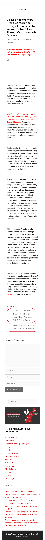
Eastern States (11, 438)
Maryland (9, 450)
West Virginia (10, 479)
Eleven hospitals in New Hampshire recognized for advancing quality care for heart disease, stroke (21, 522)
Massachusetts (11, 453)
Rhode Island (10, 469)
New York (9, 463)
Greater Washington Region (17, 444)
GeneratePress (22, 536)
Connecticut (10, 441)
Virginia (8, 475)
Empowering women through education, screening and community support (21, 506)
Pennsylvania (10, 466)
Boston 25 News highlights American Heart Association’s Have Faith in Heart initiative (21, 514)
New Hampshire (12, 456)
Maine (11, 306)
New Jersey (10, 460)
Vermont (9, 472)
